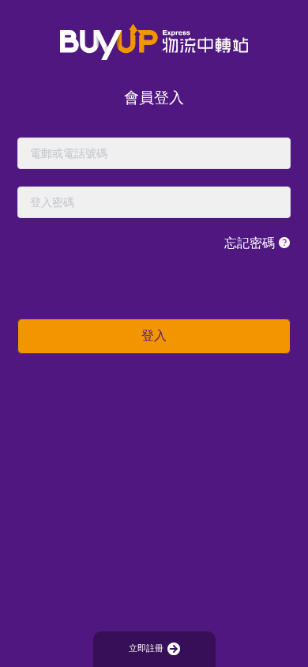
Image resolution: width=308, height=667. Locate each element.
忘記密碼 (251, 243)
